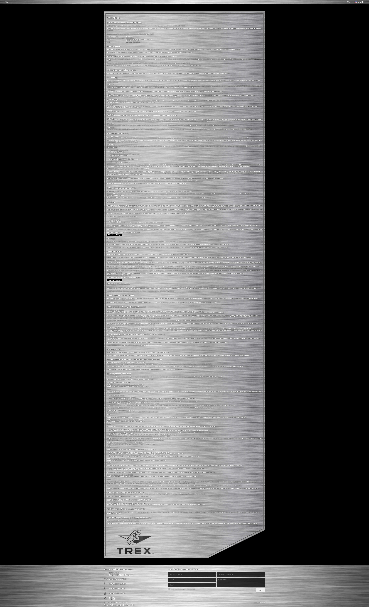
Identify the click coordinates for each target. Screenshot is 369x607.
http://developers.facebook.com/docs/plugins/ (212, 312)
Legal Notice (120, 605)
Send (260, 590)
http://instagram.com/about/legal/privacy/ (154, 334)
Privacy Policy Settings (114, 235)
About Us (130, 605)
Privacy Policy (109, 605)
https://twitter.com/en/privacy (221, 342)
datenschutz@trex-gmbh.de (133, 42)
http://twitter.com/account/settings (153, 345)
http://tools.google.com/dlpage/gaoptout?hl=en (118, 274)
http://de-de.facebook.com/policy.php (161, 318)
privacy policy (258, 262)
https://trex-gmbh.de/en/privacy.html (248, 523)
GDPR (234, 28)
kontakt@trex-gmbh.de (117, 579)
